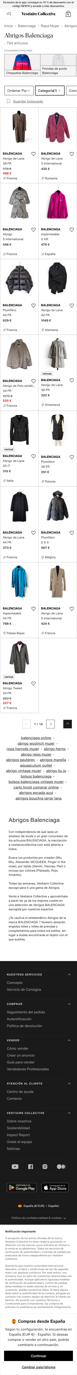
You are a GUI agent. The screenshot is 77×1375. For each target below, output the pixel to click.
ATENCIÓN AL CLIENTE (25, 1084)
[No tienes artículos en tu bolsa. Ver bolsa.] (68, 14)
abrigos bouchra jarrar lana (38, 798)
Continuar (38, 1355)
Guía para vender (21, 1062)
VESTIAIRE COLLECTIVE (25, 1113)
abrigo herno (55, 749)
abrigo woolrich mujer (36, 743)
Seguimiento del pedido (26, 1012)
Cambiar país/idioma (38, 1367)
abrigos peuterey (20, 760)
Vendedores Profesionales (28, 1069)
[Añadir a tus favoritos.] (33, 154)
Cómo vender (17, 1048)
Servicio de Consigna (24, 989)
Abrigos (70, 25)
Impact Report (18, 1134)
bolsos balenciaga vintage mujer (36, 781)
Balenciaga (27, 25)
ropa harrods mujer (23, 749)
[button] (68, 14)
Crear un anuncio (21, 1055)
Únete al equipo (19, 1141)
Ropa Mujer (50, 25)
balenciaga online (36, 738)
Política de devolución (24, 1025)
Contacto (14, 1098)
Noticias (13, 1148)
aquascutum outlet (36, 765)
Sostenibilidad (18, 1127)
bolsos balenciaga (36, 776)
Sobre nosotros (19, 1121)
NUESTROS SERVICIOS (24, 975)
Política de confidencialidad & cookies (36, 1218)
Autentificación (19, 1018)
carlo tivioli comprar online (36, 787)
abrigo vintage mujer (23, 771)
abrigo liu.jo (56, 771)
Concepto (15, 982)
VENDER (13, 1040)
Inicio (8, 25)
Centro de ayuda (20, 1091)
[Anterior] (26, 724)
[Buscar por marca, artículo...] (8, 14)
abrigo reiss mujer (36, 754)
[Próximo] (50, 724)
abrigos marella (53, 760)
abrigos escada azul (36, 792)
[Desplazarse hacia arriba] (67, 724)
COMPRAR (14, 1004)
